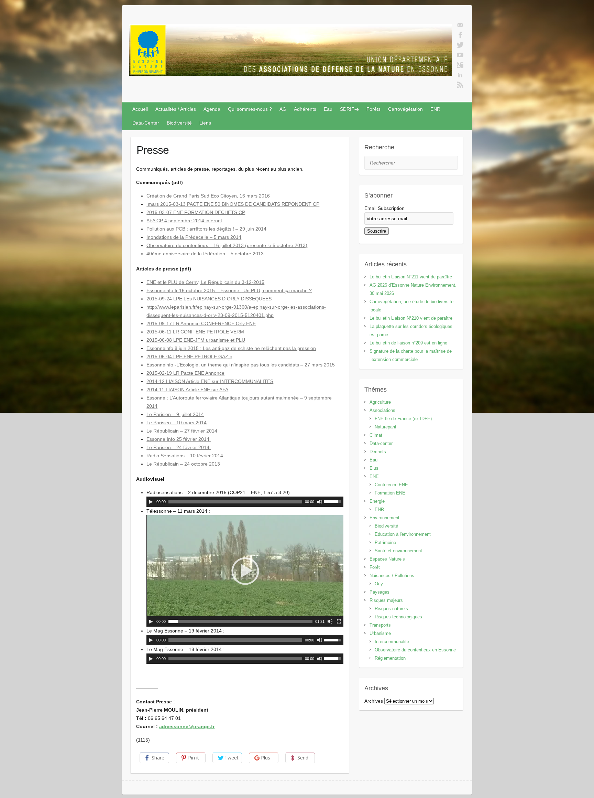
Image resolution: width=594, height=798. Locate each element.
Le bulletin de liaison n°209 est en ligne (408, 342)
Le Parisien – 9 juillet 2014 (175, 414)
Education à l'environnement (403, 534)
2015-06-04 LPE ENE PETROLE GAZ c (189, 356)
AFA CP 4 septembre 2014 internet (184, 220)
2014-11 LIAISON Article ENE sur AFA (187, 389)
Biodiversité (179, 123)
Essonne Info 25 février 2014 (178, 439)
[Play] (151, 501)
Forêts (373, 109)
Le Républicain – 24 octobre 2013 (183, 464)
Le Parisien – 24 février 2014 (178, 447)
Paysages (379, 592)
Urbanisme (380, 633)
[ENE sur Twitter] (460, 45)
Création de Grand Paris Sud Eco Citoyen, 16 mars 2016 (208, 196)
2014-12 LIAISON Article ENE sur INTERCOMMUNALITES (209, 381)
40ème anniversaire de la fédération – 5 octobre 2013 (205, 253)
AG (282, 109)
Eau (328, 109)
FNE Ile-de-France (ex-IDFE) (403, 418)
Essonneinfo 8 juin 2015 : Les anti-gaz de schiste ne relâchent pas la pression (231, 348)
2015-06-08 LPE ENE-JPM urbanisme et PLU (195, 340)
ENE (374, 476)
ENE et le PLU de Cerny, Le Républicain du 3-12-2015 (205, 282)
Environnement (384, 517)
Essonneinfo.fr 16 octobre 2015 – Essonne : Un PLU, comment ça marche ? (229, 290)
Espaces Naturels (387, 559)
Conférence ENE (391, 484)
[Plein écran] (339, 621)
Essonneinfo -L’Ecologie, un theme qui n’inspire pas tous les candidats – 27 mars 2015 (240, 365)
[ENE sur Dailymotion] (460, 55)
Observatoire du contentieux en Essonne (415, 649)
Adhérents (305, 109)
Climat (376, 435)
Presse (152, 150)
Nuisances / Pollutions (392, 575)
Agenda (212, 109)
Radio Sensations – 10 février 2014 (184, 455)
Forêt (375, 567)
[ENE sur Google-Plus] (460, 65)
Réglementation (390, 658)
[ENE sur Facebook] (460, 35)
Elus (374, 468)
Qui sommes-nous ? (250, 109)
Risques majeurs (386, 600)
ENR (435, 109)
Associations (382, 410)
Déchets (378, 451)
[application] (244, 502)
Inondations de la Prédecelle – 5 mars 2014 (193, 237)
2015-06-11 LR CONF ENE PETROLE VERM (195, 331)
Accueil (140, 109)
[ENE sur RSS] (460, 85)
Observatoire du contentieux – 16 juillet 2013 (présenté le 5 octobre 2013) (226, 245)
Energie (377, 501)
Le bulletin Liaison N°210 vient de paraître (411, 318)
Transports (380, 625)
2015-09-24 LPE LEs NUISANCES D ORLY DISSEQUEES (209, 298)
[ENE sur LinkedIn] (460, 75)
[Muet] (319, 501)
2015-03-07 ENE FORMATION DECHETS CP (195, 212)
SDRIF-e (349, 109)
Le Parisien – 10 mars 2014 (176, 422)
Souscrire (376, 231)
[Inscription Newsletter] (460, 25)
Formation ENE (390, 493)
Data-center (381, 443)
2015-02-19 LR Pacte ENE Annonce (185, 373)
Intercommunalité (392, 641)
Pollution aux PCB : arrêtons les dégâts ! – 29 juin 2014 (206, 229)
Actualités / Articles (175, 109)
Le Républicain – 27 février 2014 (181, 431)
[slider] (333, 501)
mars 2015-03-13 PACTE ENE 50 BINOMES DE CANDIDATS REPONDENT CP (232, 204)
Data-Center (145, 123)
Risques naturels (391, 608)
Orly (379, 583)
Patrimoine (385, 542)
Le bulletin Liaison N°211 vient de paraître (411, 276)
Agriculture (380, 402)
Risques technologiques (398, 616)
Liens (205, 123)
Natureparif (385, 426)
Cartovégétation (405, 109)
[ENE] (290, 51)
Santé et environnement (398, 550)
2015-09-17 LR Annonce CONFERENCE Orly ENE (201, 323)
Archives (373, 701)
